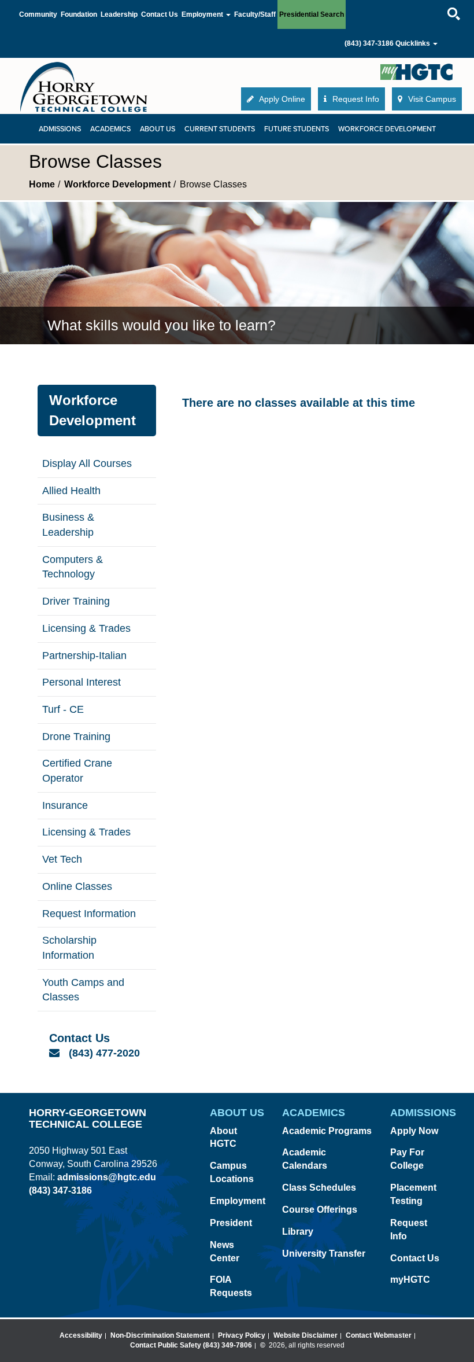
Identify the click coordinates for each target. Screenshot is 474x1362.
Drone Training (76, 736)
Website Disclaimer (305, 1335)
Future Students (296, 129)
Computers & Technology (72, 567)
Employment (237, 1201)
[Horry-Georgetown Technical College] (83, 87)
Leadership (119, 14)
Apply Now (414, 1131)
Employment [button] (203, 14)
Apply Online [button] (281, 99)
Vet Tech (62, 859)
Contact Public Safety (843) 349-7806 (191, 1345)
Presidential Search (311, 14)
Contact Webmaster (379, 1335)
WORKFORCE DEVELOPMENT (387, 129)
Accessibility (81, 1335)
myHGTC (410, 1279)
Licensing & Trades (86, 628)
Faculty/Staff (255, 14)
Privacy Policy (241, 1335)
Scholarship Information (69, 947)
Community (38, 14)
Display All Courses (87, 463)
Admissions (60, 129)
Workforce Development (117, 184)
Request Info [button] (354, 99)
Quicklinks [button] (413, 43)
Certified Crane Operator (77, 770)
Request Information (89, 913)
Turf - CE (63, 709)
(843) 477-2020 (104, 1053)
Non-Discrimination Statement (160, 1335)
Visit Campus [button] (431, 99)
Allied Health (71, 490)
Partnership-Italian (84, 655)
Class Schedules (319, 1187)
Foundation (79, 14)
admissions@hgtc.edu (106, 1177)
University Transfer (323, 1253)
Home (42, 184)
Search (443, 2)
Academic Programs (327, 1131)
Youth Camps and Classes (83, 990)
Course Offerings (319, 1209)
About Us (157, 129)
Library (297, 1231)
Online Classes (77, 886)
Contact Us (159, 14)
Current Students (219, 129)
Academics (110, 129)
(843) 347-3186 (369, 43)
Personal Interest (81, 682)
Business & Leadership (68, 524)
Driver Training (76, 601)
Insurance (65, 805)
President (231, 1223)
